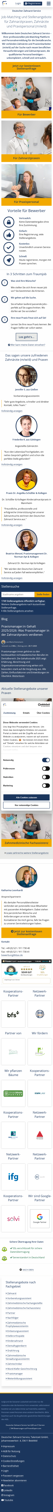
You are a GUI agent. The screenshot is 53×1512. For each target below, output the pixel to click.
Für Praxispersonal (26, 202)
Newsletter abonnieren (15, 1480)
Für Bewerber (27, 114)
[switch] (46, 768)
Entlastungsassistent (18, 1331)
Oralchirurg (13, 1350)
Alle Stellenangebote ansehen (18, 610)
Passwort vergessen (13, 1475)
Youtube (8, 1500)
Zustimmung (9, 713)
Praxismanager (15, 1373)
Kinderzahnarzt (15, 1340)
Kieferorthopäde (15, 1335)
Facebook (9, 1485)
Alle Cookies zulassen (26, 797)
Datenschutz (9, 1456)
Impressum (9, 1446)
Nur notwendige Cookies (26, 805)
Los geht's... (26, 337)
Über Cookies (43, 713)
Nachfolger (13, 1317)
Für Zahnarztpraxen (26, 158)
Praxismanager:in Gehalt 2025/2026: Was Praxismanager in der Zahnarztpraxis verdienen (25, 630)
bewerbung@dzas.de (12, 955)
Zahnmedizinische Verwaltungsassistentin (18, 1357)
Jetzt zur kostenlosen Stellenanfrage (26, 67)
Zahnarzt (11, 1293)
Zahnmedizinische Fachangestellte (24, 1303)
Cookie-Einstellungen (13, 1460)
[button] (49, 4)
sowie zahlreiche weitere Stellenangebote (27, 852)
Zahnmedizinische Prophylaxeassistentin (17, 1324)
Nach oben (28, 1269)
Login (18, 3)
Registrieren (34, 3)
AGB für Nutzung (11, 1451)
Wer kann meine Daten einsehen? (27, 344)
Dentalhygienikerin (17, 1345)
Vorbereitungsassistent (19, 1298)
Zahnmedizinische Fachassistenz (26, 843)
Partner (11, 1312)
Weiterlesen (18, 676)
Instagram (9, 1495)
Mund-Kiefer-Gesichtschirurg (22, 1368)
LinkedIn (8, 1490)
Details (26, 713)
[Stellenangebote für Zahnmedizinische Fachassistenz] (26, 826)
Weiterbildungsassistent (19, 1378)
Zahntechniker (14, 1363)
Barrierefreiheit (11, 1465)
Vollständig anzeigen (11, 410)
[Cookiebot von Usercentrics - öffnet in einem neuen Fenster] (38, 705)
